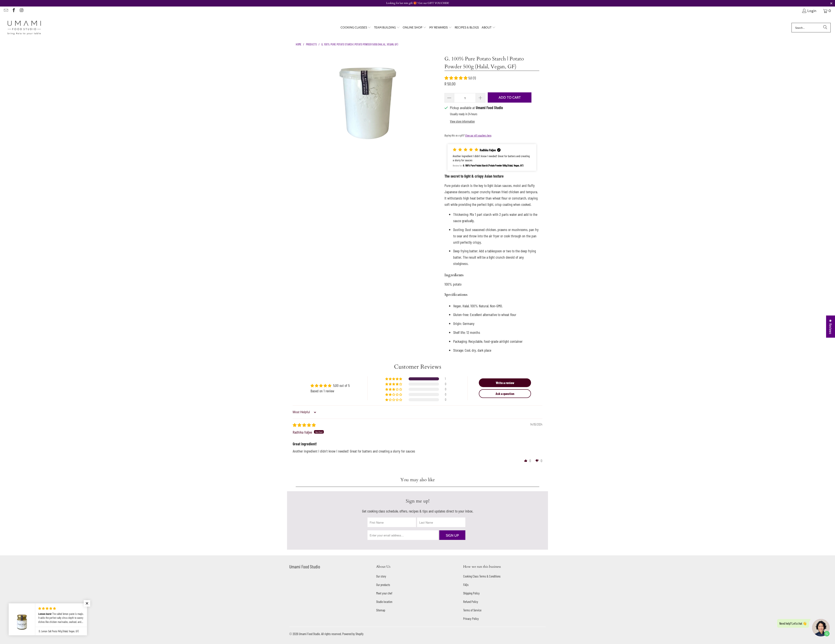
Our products (383, 585)
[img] (304, 425)
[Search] (825, 27)
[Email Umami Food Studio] (5, 11)
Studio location (384, 602)
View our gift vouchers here (478, 135)
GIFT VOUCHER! (438, 3)
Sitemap (380, 610)
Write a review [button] (505, 383)
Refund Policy (470, 602)
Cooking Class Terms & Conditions (482, 576)
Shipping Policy (471, 593)
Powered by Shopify (353, 634)
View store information (462, 121)
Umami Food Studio (309, 634)
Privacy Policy (471, 619)
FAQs (466, 585)
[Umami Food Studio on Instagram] (21, 11)
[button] (356, 28)
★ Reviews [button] (830, 326)
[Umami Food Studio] (24, 27)
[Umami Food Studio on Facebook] (13, 11)
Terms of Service (472, 610)
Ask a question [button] (505, 393)
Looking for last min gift (399, 3)
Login (812, 11)
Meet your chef (384, 593)
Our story (381, 576)
